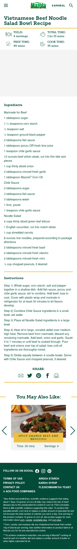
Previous (6, 430)
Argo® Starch (49, 478)
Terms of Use (13, 478)
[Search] (71, 5)
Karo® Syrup (48, 483)
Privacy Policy (14, 483)
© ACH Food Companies (19, 491)
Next (70, 430)
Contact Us (11, 487)
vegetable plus (40, 519)
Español (58, 5)
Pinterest (49, 471)
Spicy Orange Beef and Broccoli (38, 437)
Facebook (37, 471)
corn (22, 519)
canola (29, 519)
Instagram (43, 471)
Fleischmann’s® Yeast (55, 487)
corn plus (56, 519)
